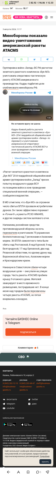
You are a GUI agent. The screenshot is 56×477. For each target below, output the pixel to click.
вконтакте (11, 399)
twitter (34, 399)
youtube (10, 408)
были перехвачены (34, 291)
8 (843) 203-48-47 (27, 383)
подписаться (28, 332)
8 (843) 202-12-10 (10, 383)
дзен (34, 403)
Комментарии (28, 347)
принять (45, 462)
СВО (4, 309)
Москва (18, 8)
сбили (34, 267)
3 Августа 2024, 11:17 (12, 29)
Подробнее (44, 456)
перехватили (10, 232)
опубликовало (11, 87)
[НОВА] (27, 17)
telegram (10, 403)
